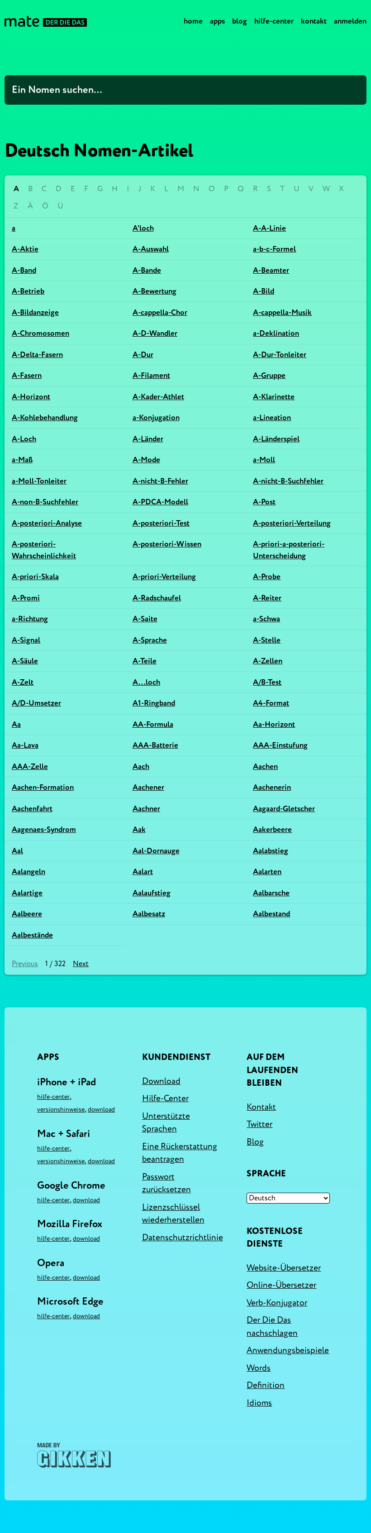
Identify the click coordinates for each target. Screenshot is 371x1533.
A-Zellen (267, 661)
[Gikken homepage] (74, 1455)
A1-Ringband (154, 703)
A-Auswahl (151, 249)
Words (259, 1368)
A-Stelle (267, 640)
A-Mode (146, 459)
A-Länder (148, 439)
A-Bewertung (154, 291)
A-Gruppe (269, 375)
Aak (139, 829)
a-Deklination (276, 333)
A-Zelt (22, 682)
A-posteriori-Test (161, 523)
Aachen (265, 766)
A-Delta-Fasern (37, 354)
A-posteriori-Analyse (47, 523)
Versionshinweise (61, 1109)
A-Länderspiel (276, 439)
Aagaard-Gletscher (284, 808)
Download (101, 1109)
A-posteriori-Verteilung (292, 523)
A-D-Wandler (155, 333)
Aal (17, 851)
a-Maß (22, 459)
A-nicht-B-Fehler (160, 481)
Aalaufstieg (152, 893)
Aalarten (267, 871)
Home (193, 21)
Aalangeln (28, 871)
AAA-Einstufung (280, 745)
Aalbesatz (149, 914)
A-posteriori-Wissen (167, 544)
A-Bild (263, 291)
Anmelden (350, 21)
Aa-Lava (25, 745)
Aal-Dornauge (156, 851)
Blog (239, 21)
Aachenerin (272, 787)
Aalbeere (27, 914)
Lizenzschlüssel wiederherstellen (173, 1214)
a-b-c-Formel (274, 249)
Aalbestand (271, 914)
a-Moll (264, 459)
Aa (16, 724)
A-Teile (145, 661)
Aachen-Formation (43, 787)
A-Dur (143, 354)
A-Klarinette (274, 396)
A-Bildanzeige (35, 312)
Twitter (259, 1124)
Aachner (146, 808)
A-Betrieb (28, 291)
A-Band (24, 270)
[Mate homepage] (46, 21)
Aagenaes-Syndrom (44, 829)
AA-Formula (153, 724)
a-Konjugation (156, 417)
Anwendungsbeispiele (288, 1350)
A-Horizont (31, 396)
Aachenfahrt (32, 808)
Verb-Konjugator (277, 1302)
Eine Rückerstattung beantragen (179, 1153)
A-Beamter (271, 270)
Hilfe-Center (274, 21)
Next (81, 963)
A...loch (146, 682)
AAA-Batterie (155, 745)
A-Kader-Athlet (158, 396)
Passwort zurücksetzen (166, 1183)
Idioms (259, 1403)
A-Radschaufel (157, 598)
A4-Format (271, 703)
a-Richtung (30, 619)
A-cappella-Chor (160, 312)
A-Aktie (25, 249)
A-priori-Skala (35, 576)
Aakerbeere (272, 829)
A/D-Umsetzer (36, 703)
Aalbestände (32, 935)
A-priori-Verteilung (164, 576)
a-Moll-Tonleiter (39, 481)
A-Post (264, 502)
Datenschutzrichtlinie (182, 1237)
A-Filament (151, 375)
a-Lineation (272, 417)
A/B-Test (267, 682)
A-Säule (25, 661)
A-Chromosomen (40, 333)
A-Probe (267, 576)
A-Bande (147, 270)
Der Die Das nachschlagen (272, 1327)
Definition (266, 1385)
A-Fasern (27, 375)
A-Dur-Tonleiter (279, 354)
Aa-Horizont (274, 724)
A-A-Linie (269, 228)
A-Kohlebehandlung (45, 417)
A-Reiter (267, 598)
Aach (141, 766)
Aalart (143, 871)
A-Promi (26, 598)
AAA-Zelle (30, 766)
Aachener (148, 787)
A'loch (143, 228)
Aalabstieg (270, 851)
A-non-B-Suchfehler (45, 502)
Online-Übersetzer (281, 1285)
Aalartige (27, 893)
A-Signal (26, 640)
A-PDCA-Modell (160, 502)
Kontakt (314, 21)
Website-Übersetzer (284, 1267)
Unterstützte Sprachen (166, 1123)
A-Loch (24, 439)
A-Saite (145, 619)
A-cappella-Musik (282, 312)
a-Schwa (266, 619)
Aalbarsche (271, 893)
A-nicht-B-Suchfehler (288, 481)
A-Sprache (150, 640)
